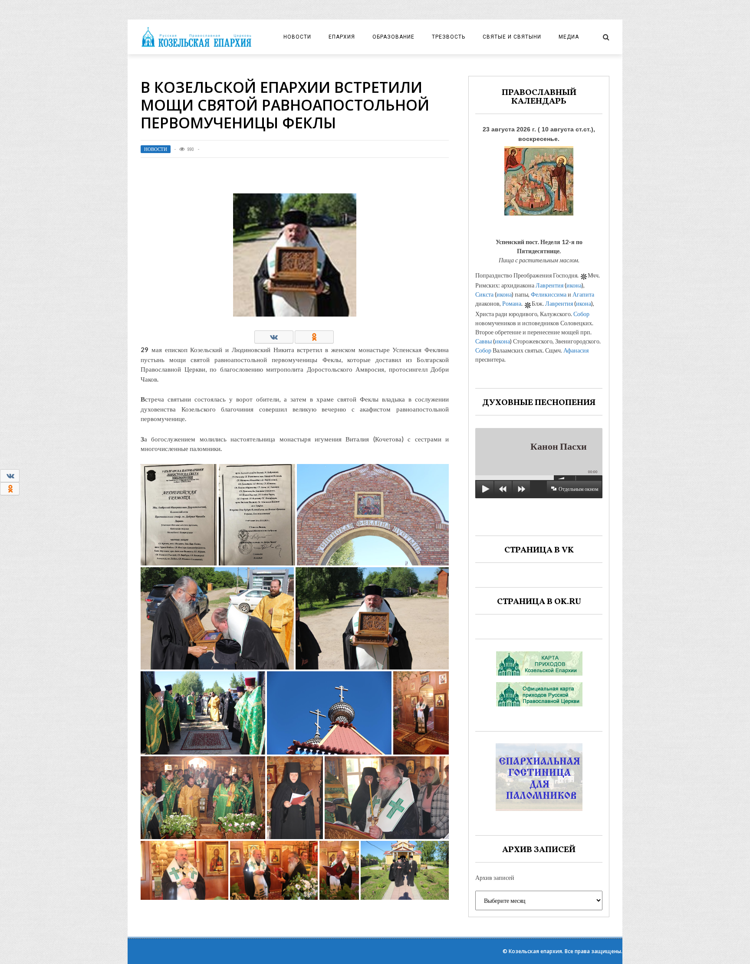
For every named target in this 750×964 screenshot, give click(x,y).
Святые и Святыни (512, 37)
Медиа (569, 37)
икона (574, 285)
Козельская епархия (535, 951)
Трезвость (448, 37)
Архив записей (494, 877)
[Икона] (538, 178)
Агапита (583, 294)
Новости (297, 37)
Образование (393, 37)
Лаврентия (549, 285)
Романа (511, 303)
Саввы (483, 341)
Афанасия (576, 350)
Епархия (342, 37)
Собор (581, 313)
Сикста (484, 294)
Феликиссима (548, 294)
